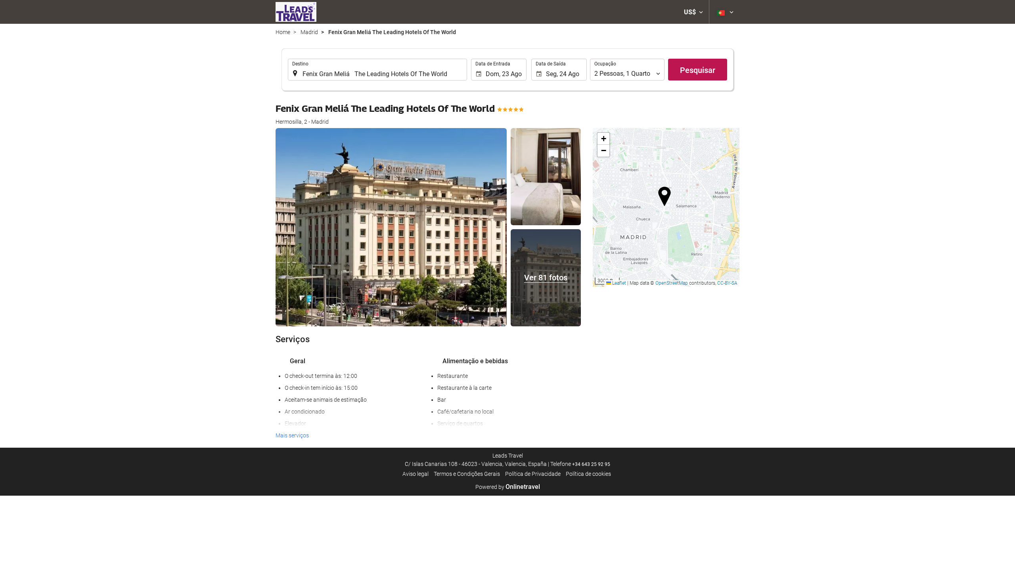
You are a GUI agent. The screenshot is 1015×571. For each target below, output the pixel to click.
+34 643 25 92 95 (591, 464)
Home (283, 32)
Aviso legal (415, 474)
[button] (693, 12)
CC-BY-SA (727, 283)
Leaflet (618, 283)
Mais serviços (292, 435)
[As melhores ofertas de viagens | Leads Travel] (296, 12)
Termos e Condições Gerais (467, 474)
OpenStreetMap (671, 283)
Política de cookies (588, 474)
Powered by (507, 487)
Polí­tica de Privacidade (533, 474)
